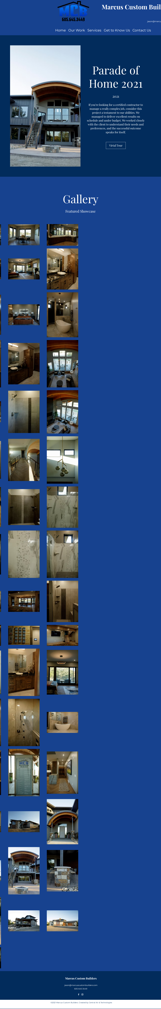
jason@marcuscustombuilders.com (80, 985)
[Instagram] (82, 994)
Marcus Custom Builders (81, 978)
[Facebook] (78, 994)
